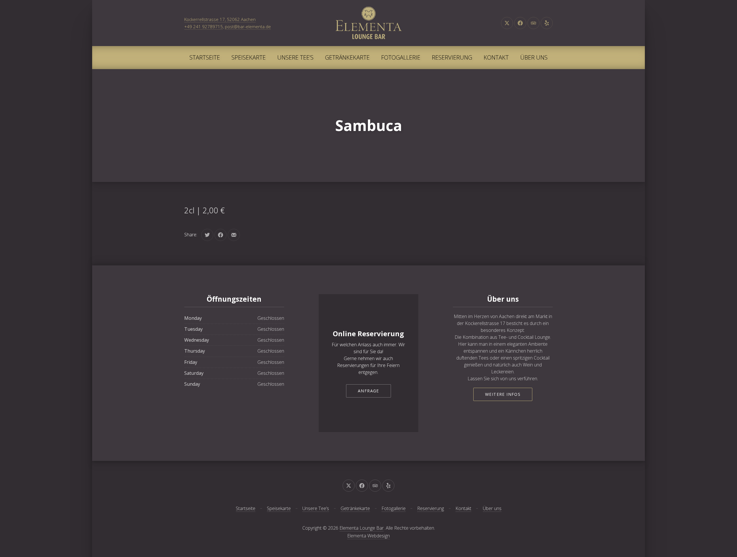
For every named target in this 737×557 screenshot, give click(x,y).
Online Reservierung (368, 333)
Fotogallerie (400, 57)
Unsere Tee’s (295, 57)
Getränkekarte (347, 57)
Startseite (204, 57)
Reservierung (452, 57)
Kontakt (496, 57)
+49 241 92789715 (203, 26)
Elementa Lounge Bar (361, 528)
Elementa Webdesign (368, 536)
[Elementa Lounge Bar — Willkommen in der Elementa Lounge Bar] (368, 23)
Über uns (534, 57)
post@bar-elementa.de (248, 26)
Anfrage (368, 390)
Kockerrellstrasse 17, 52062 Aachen (220, 19)
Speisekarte (248, 57)
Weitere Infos (503, 394)
